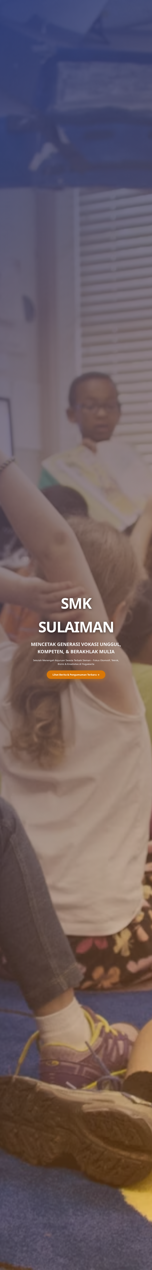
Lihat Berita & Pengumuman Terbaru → (76, 674)
